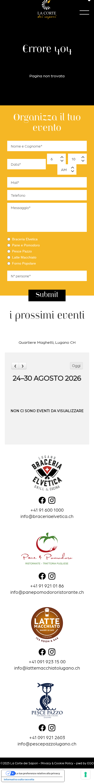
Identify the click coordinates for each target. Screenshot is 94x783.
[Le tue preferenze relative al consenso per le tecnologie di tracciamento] (85, 774)
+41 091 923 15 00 (47, 661)
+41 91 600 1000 (47, 509)
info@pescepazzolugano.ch (47, 743)
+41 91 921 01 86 (47, 585)
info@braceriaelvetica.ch (47, 516)
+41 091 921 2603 (47, 737)
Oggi (76, 366)
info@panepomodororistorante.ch (47, 592)
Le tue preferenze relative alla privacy (37, 773)
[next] (23, 365)
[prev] (15, 365)
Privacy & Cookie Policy (57, 763)
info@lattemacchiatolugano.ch (47, 667)
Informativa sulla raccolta (19, 779)
